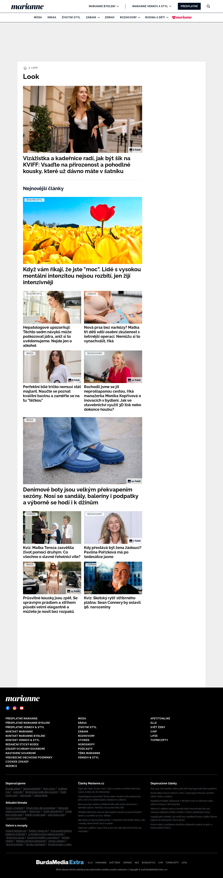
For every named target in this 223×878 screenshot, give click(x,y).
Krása (52, 17)
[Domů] (30, 6)
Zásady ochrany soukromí (25, 748)
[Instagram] (15, 708)
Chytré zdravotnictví (52, 811)
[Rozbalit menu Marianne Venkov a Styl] (169, 6)
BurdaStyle (148, 862)
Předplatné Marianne (22, 718)
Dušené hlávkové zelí (16, 831)
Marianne (100, 862)
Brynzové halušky (14, 844)
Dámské (127, 862)
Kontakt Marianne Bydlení (25, 736)
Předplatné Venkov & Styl (25, 727)
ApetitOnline (160, 718)
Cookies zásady (17, 761)
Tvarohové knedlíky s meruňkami (43, 837)
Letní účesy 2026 (56, 815)
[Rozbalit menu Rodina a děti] (166, 17)
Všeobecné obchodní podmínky (29, 757)
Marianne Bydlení (102, 6)
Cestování (17, 792)
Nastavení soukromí (21, 753)
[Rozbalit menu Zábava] (97, 17)
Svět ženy (158, 727)
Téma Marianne (89, 753)
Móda (38, 17)
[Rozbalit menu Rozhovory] (138, 17)
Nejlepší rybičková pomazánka (31, 841)
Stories (84, 740)
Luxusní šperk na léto (16, 818)
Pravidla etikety (13, 788)
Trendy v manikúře (14, 808)
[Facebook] (8, 708)
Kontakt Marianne (19, 731)
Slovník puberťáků (31, 788)
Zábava (91, 17)
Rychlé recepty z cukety (60, 844)
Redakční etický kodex (22, 744)
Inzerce (11, 766)
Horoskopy (86, 744)
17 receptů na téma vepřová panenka (46, 834)
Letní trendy (25, 795)
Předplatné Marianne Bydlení (28, 722)
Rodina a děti (155, 17)
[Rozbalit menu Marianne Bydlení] (116, 6)
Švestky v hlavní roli (38, 831)
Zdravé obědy (41, 795)
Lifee (154, 736)
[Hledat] (208, 6)
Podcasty (85, 748)
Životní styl (71, 17)
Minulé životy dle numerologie (40, 808)
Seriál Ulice (34, 811)
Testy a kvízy (49, 788)
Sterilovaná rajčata (15, 837)
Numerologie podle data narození (41, 792)
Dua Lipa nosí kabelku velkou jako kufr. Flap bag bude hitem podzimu (184, 788)
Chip (154, 731)
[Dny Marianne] (182, 17)
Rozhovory (128, 17)
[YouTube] (22, 708)
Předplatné (189, 6)
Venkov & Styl (88, 757)
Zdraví (109, 17)
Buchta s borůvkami (35, 844)
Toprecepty (159, 740)
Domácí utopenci (56, 841)
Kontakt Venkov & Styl (23, 740)
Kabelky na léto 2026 (35, 815)
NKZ (137, 862)
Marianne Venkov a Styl (150, 6)
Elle (154, 722)
